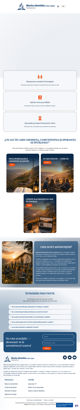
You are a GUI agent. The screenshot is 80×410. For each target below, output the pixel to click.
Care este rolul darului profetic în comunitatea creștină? (31, 317)
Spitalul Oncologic (11, 394)
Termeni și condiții (48, 400)
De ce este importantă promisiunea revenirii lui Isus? (30, 312)
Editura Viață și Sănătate (36, 391)
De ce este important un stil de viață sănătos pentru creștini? (32, 322)
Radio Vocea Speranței (35, 387)
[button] (58, 6)
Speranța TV (32, 384)
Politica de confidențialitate (34, 400)
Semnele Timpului (10, 391)
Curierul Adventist (11, 387)
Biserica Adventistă (11, 384)
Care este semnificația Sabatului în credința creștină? (30, 307)
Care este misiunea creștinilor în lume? (25, 327)
